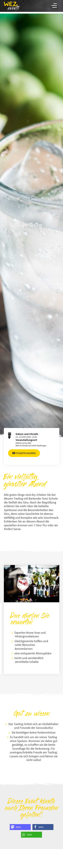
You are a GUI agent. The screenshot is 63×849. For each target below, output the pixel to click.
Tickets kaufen (25, 453)
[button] (20, 827)
